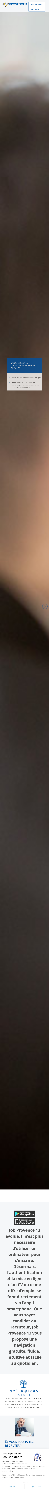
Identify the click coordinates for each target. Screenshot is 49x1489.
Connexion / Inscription (36, 6)
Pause (47, 1197)
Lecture (45, 1197)
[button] (8, 606)
